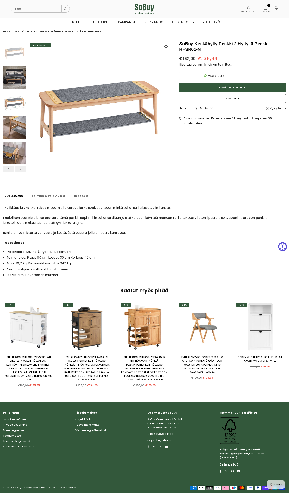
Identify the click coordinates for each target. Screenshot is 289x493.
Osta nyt (232, 98)
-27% (241, 304)
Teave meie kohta (87, 425)
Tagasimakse (12, 436)
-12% (67, 304)
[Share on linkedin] (206, 108)
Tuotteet (77, 22)
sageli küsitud (84, 419)
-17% (9, 304)
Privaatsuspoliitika (15, 425)
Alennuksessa (40, 45)
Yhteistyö (211, 22)
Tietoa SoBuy (183, 22)
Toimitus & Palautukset (48, 196)
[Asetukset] (275, 9)
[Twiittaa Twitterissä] (196, 108)
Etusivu (7, 31)
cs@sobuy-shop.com (161, 440)
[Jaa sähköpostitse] (211, 108)
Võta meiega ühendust (90, 430)
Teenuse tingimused (16, 441)
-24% (184, 304)
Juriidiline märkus (14, 419)
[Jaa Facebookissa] (191, 108)
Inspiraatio (154, 22)
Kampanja (127, 22)
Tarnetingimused (14, 430)
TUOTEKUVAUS (13, 196)
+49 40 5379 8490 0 (160, 434)
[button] (265, 9)
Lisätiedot (81, 196)
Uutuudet (101, 22)
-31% (125, 304)
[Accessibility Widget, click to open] (282, 246)
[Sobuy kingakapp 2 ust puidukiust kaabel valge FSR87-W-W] (260, 326)
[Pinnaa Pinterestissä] (201, 108)
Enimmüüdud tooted (26, 31)
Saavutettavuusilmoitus (18, 446)
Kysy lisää (277, 108)
